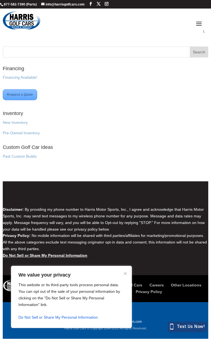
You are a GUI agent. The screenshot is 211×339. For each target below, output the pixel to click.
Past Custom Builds (20, 156)
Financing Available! (20, 77)
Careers (156, 285)
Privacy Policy (149, 291)
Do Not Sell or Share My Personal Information (58, 317)
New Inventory (15, 122)
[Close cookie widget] (125, 273)
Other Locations (186, 285)
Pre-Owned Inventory (21, 133)
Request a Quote (20, 95)
